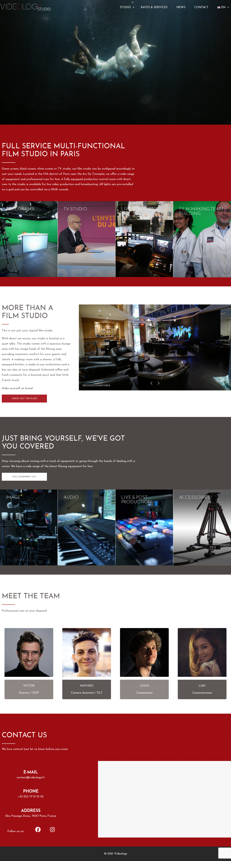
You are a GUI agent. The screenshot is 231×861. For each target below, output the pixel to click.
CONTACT (201, 7)
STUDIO (125, 7)
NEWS (180, 7)
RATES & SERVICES (154, 7)
